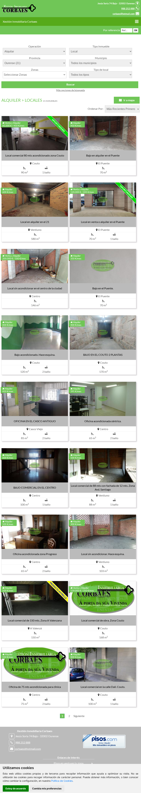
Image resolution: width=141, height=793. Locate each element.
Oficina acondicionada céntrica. (102, 421)
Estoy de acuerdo (16, 788)
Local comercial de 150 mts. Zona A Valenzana (35, 620)
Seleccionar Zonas (15, 74)
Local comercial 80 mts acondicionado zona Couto (34, 155)
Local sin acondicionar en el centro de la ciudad (34, 288)
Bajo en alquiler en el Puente (103, 155)
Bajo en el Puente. (102, 288)
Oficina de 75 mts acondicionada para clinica (35, 686)
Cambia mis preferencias (47, 788)
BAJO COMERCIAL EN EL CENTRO (34, 487)
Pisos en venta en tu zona (68, 763)
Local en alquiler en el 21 (34, 221)
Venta (100, 743)
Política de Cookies (62, 780)
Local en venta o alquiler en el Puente (102, 221)
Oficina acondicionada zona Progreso (35, 554)
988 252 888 (128, 8)
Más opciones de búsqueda (70, 90)
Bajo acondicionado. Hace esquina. (34, 354)
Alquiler (107, 743)
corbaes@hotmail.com (124, 13)
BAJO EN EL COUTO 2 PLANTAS (102, 354)
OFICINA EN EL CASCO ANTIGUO (35, 421)
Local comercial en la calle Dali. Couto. (103, 686)
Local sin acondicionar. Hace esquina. (102, 554)
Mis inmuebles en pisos (104, 745)
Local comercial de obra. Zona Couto (102, 620)
